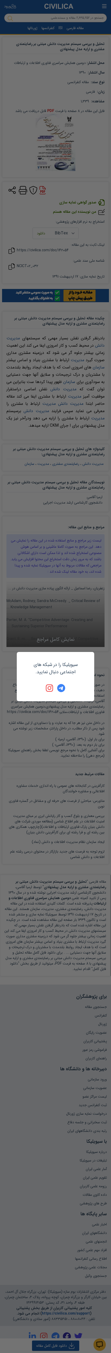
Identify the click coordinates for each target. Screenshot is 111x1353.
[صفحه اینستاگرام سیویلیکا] (50, 688)
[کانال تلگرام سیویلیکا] (61, 688)
